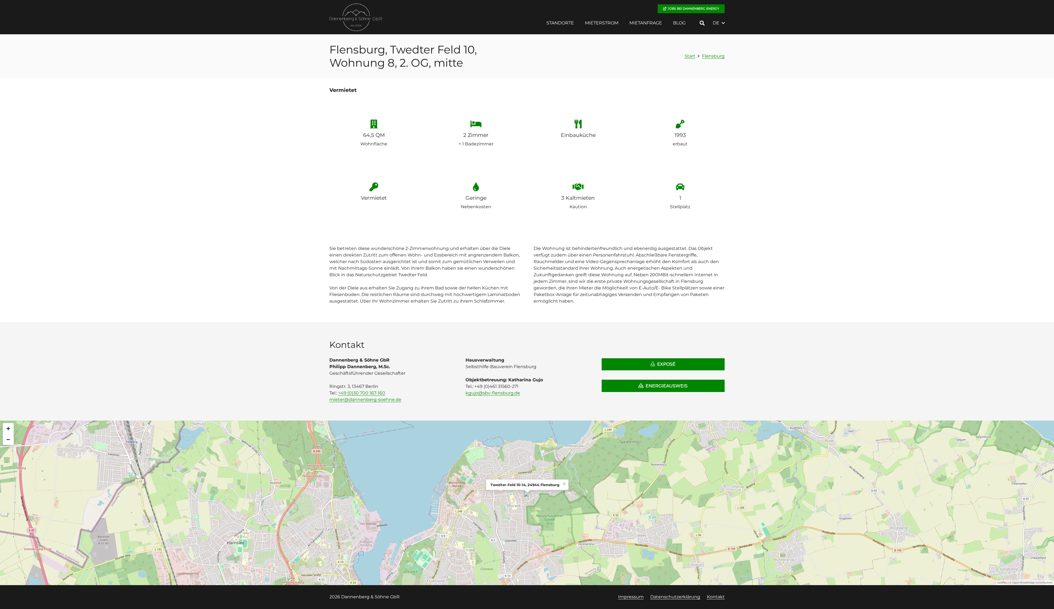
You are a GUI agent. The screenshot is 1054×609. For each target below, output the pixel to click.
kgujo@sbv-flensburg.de (493, 393)
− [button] (8, 439)
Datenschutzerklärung (675, 596)
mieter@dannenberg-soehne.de (365, 399)
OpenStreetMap (1023, 582)
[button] (578, 23)
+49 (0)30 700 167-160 (361, 393)
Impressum (631, 596)
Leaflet (1002, 582)
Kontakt (716, 596)
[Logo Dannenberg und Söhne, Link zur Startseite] (356, 17)
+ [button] (8, 428)
